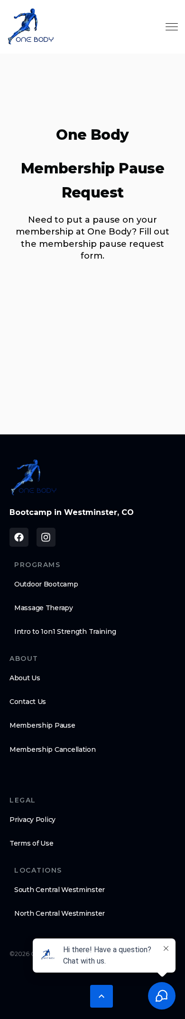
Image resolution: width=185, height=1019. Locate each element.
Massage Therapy (43, 608)
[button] (101, 996)
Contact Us (27, 701)
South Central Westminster (59, 889)
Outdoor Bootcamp (46, 584)
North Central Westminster (59, 913)
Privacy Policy (32, 819)
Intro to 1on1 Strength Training (65, 631)
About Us (24, 678)
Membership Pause (42, 725)
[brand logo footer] (33, 478)
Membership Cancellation (52, 749)
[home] (31, 27)
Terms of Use (31, 843)
